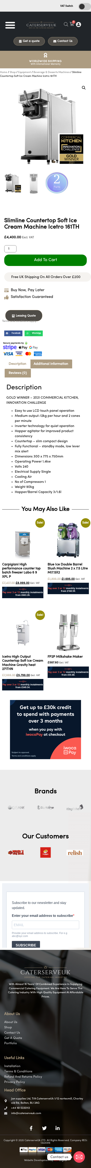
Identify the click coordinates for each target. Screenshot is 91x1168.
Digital (60, 1160)
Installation (12, 1066)
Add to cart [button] (10, 601)
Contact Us (12, 1032)
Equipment (24, 72)
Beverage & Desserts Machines (51, 72)
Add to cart (45, 260)
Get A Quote (13, 1038)
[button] (10, 25)
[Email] (79, 1157)
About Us (10, 1022)
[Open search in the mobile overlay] (66, 24)
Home (3, 72)
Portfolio (10, 1043)
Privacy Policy (14, 1082)
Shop (13, 72)
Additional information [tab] (51, 364)
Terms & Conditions (18, 1071)
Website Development (37, 1160)
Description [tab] (17, 364)
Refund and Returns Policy (23, 1076)
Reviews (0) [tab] (18, 373)
